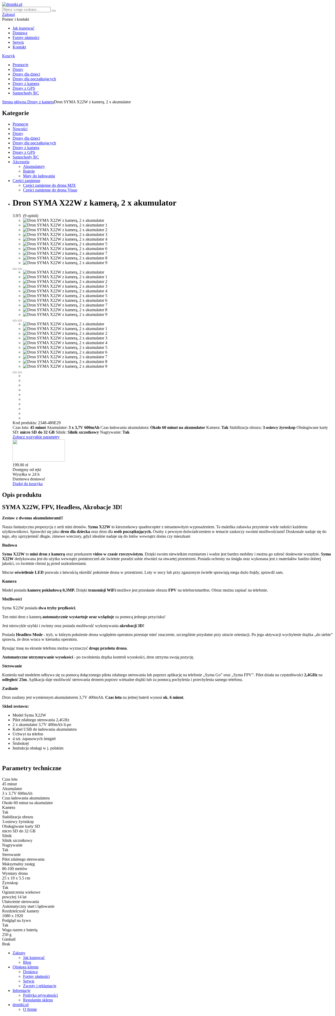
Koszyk (8, 56)
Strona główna (14, 102)
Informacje (21, 990)
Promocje (20, 65)
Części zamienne (26, 180)
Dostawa (20, 33)
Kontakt (19, 47)
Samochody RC (26, 93)
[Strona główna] (12, 4)
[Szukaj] (54, 11)
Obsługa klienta (25, 967)
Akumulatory (34, 166)
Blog (27, 962)
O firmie (30, 1009)
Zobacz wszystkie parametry (36, 437)
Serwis (18, 42)
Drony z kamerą (26, 83)
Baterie (29, 171)
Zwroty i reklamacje (39, 986)
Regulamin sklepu (38, 1000)
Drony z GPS (24, 88)
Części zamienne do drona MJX (49, 185)
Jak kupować (23, 28)
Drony (18, 69)
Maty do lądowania (39, 176)
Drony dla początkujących (34, 79)
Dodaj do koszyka (28, 483)
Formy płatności (26, 37)
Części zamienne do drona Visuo (50, 190)
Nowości (20, 129)
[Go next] (20, 269)
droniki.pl (21, 1004)
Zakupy (19, 953)
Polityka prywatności (40, 995)
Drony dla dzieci (26, 74)
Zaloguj (8, 14)
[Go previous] (15, 269)
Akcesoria (21, 162)
